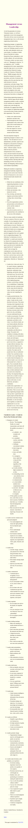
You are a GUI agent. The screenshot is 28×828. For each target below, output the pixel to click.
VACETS (20, 822)
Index (5, 817)
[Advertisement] (14, 11)
